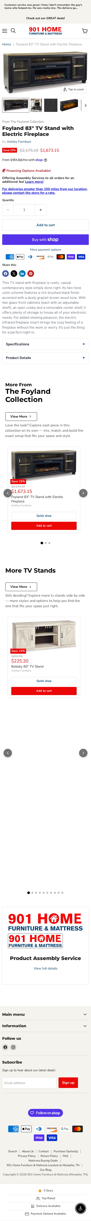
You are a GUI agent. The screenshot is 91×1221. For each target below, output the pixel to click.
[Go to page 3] (49, 543)
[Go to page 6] (47, 893)
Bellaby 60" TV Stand (27, 666)
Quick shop (43, 516)
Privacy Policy (27, 1156)
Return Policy (49, 1156)
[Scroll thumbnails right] (84, 105)
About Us (28, 1151)
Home (6, 44)
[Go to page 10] (62, 893)
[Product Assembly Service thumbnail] (35, 941)
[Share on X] (14, 273)
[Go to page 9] (59, 893)
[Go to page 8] (55, 893)
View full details (45, 968)
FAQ (65, 1156)
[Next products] (83, 493)
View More (18, 416)
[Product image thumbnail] (36, 105)
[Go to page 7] (51, 893)
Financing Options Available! (28, 170)
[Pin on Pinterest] (30, 273)
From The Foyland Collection (23, 122)
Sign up (68, 1082)
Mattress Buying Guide (43, 1161)
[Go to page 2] (46, 543)
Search (12, 1151)
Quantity (8, 200)
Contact (44, 1151)
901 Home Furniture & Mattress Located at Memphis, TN (43, 1165)
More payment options (45, 250)
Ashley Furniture (19, 141)
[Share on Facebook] (5, 273)
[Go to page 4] (40, 893)
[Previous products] (8, 493)
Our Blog (45, 1170)
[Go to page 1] (41, 543)
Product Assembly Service (45, 958)
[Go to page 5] (44, 893)
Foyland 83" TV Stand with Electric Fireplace (37, 499)
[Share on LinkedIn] (22, 273)
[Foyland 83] (15, 105)
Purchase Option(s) (66, 1151)
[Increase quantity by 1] (40, 210)
